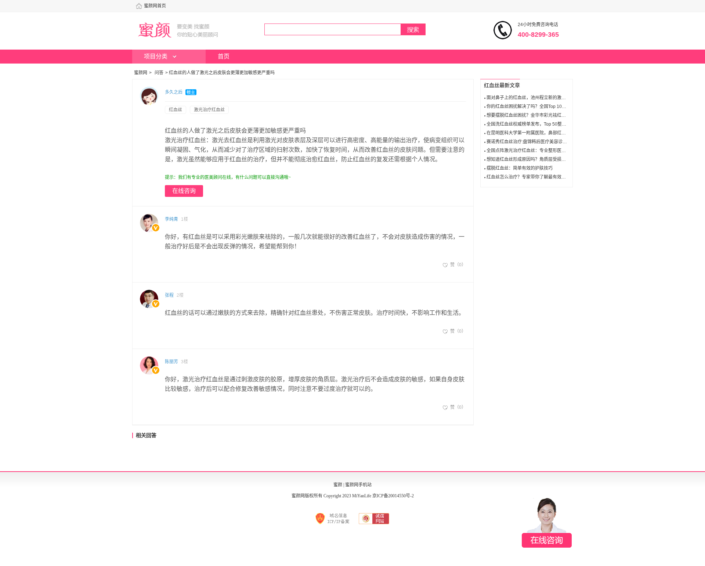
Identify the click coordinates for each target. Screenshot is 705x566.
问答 (159, 72)
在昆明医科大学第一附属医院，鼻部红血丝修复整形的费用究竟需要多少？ (559, 133)
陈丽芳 (171, 361)
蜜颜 (337, 484)
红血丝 (175, 109)
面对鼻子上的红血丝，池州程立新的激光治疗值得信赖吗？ (544, 97)
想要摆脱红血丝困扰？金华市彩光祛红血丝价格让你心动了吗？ (548, 115)
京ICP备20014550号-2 (393, 495)
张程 (169, 295)
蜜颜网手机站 (358, 484)
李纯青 (171, 219)
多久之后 (173, 92)
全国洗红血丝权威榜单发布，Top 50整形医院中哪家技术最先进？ (551, 124)
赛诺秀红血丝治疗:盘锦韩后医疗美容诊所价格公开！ (538, 141)
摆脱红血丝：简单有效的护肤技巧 (520, 168)
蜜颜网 (140, 72)
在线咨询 (184, 191)
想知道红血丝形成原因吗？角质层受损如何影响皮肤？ (539, 159)
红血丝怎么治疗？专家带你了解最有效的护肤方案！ (537, 177)
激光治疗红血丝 (209, 109)
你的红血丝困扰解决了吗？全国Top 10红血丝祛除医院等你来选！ (551, 106)
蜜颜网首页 (155, 5)
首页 (223, 56)
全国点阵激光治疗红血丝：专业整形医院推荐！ (533, 150)
